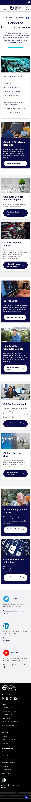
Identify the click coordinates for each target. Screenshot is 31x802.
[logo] (15, 8)
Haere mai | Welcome (14, 163)
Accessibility (4, 785)
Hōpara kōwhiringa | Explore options (14, 265)
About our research (7, 714)
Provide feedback (6, 769)
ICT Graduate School (14, 404)
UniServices (5, 743)
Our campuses (6, 718)
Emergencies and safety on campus (12, 759)
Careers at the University (8, 739)
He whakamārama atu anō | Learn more (14, 424)
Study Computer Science (11, 87)
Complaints (5, 766)
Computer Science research (12, 91)
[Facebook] (3, 698)
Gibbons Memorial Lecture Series (14, 109)
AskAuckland (5, 755)
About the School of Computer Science (13, 78)
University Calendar (7, 736)
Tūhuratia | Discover (14, 317)
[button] (29, 2)
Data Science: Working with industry (12, 97)
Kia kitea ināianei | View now (13, 474)
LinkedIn (14, 626)
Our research (10, 301)
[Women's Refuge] (4, 782)
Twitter (14, 599)
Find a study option (7, 729)
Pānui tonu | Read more (13, 213)
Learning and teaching (8, 725)
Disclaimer (4, 787)
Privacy (18, 785)
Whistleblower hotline (7, 773)
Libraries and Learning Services (10, 721)
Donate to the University (8, 762)
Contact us (5, 752)
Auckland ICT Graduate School (13, 113)
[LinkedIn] (7, 698)
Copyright (11, 785)
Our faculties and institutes (9, 711)
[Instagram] (11, 698)
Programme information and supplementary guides (12, 103)
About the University (7, 707)
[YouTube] (15, 698)
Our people (7, 83)
